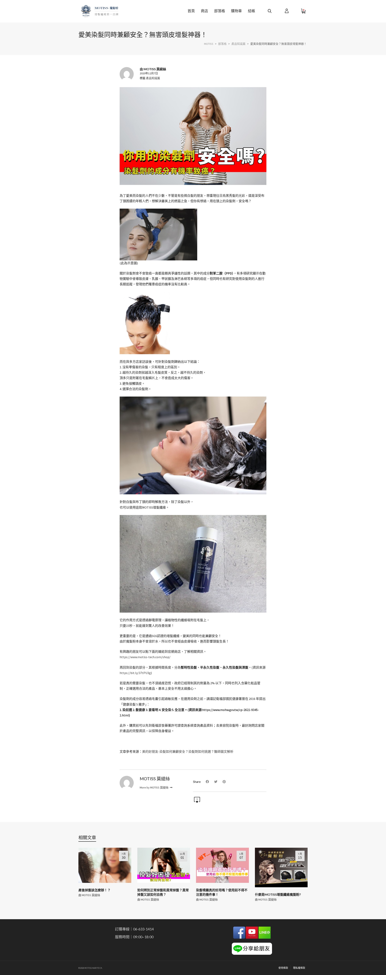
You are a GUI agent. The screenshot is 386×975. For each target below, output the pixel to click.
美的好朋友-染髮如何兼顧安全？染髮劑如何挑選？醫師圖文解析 (187, 752)
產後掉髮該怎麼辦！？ (94, 890)
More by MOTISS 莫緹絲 (154, 787)
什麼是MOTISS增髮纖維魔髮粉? (278, 894)
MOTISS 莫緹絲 (91, 895)
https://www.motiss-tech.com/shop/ (145, 657)
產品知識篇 (153, 78)
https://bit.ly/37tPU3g (135, 673)
